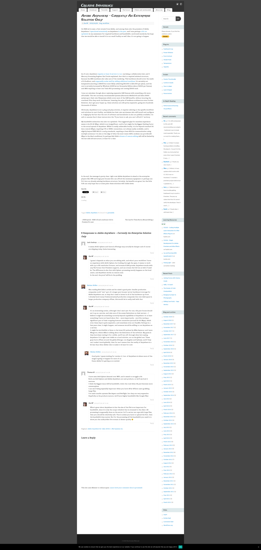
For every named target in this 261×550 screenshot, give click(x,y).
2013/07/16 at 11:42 (101, 403)
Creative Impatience (97, 5)
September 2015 (169, 370)
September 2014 (169, 395)
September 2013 (169, 424)
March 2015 (167, 384)
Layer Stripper (168, 90)
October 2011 (168, 488)
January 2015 (168, 388)
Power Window (168, 52)
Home (83, 10)
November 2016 (169, 342)
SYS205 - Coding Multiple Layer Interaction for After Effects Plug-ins (171, 231)
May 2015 (167, 377)
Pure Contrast (168, 56)
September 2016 (169, 349)
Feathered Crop (168, 49)
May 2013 (167, 434)
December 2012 (168, 452)
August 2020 (167, 320)
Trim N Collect (168, 86)
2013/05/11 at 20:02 (101, 256)
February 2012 (168, 474)
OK (177, 19)
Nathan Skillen (92, 285)
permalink (111, 213)
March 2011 (167, 502)
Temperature (167, 63)
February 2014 (168, 413)
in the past (122, 31)
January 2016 (168, 359)
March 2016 (167, 356)
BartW (86, 23)
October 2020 (168, 317)
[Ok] (258, 547)
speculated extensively (99, 31)
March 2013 (167, 442)
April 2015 (167, 381)
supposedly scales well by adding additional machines (115, 81)
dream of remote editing (129, 136)
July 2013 (166, 427)
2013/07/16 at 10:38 (102, 372)
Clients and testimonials (143, 10)
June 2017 (167, 338)
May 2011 (167, 495)
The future (126, 10)
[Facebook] (180, 4)
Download (93, 10)
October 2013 (168, 420)
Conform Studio (168, 83)
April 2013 (167, 438)
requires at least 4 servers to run (110, 74)
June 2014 (167, 402)
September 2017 (169, 334)
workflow (106, 23)
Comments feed (168, 522)
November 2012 (169, 456)
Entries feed (167, 518)
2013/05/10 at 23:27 (105, 242)
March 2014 (167, 409)
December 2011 (168, 481)
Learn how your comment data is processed (126, 488)
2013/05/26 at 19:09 (109, 352)
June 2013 (167, 431)
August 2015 (167, 374)
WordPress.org (168, 525)
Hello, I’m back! (168, 285)
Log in (165, 514)
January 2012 (168, 477)
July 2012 (166, 467)
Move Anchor (168, 93)
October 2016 (168, 345)
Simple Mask (167, 60)
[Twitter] (177, 4)
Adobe (88, 213)
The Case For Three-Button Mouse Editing (139, 220)
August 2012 (167, 463)
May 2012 (167, 470)
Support (115, 10)
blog (100, 23)
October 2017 (168, 331)
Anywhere (94, 213)
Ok (180, 547)
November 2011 (169, 484)
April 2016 (167, 352)
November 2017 (169, 327)
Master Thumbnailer (170, 79)
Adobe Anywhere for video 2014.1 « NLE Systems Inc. (105, 429)
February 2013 (168, 445)
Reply (152, 253)
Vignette (166, 67)
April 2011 (167, 499)
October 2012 (168, 459)
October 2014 (168, 392)
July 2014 (166, 399)
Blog (168, 10)
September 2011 (169, 491)
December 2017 (168, 324)
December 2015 (168, 363)
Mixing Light (167, 263)
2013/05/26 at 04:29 (105, 285)
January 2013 (168, 449)
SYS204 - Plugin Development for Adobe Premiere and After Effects (171, 243)
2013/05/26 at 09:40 (101, 306)
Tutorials (104, 10)
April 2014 (167, 406)
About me (159, 10)
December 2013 (168, 417)
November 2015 (169, 367)
